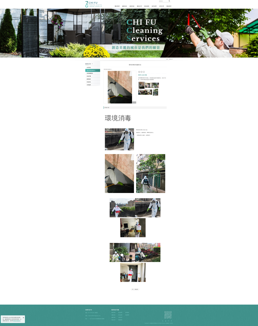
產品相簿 (146, 6)
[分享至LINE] (144, 72)
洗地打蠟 (89, 76)
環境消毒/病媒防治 (91, 70)
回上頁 (136, 289)
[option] (120, 87)
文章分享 (161, 6)
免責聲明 (127, 314)
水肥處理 (89, 84)
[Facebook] (171, 321)
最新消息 (132, 6)
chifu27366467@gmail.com (94, 315)
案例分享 (139, 6)
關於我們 (117, 6)
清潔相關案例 (90, 73)
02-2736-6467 (91, 312)
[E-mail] (169, 321)
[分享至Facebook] (139, 72)
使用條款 (127, 312)
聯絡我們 (169, 6)
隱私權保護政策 (16, 320)
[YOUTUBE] (166, 321)
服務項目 (124, 6)
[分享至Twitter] (141, 72)
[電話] (163, 321)
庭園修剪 (89, 79)
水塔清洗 (89, 67)
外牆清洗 (89, 82)
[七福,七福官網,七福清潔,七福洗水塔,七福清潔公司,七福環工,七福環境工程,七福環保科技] (93, 4)
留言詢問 (154, 6)
